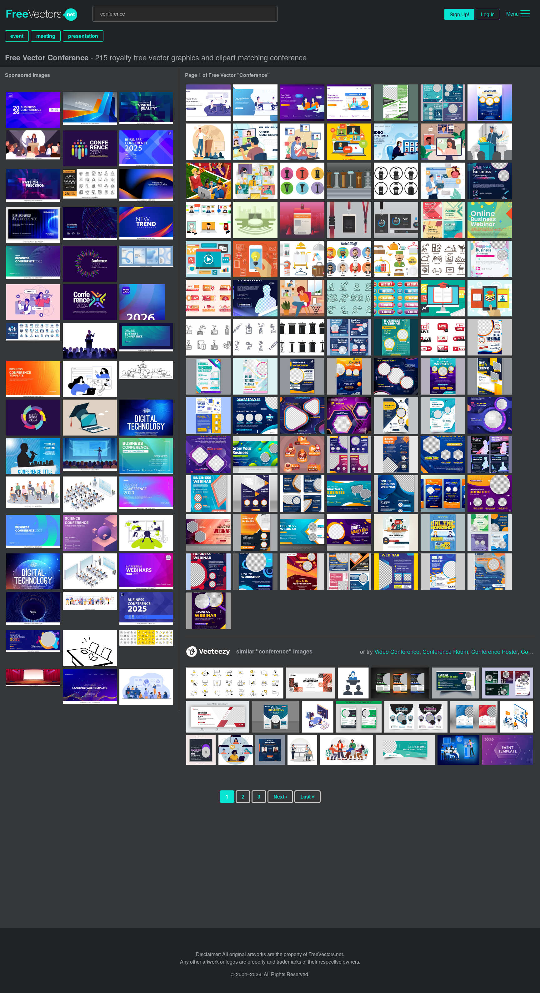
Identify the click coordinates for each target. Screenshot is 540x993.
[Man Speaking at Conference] (208, 141)
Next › (280, 796)
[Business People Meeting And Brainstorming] (208, 102)
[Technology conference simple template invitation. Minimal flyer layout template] (33, 379)
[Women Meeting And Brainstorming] (302, 102)
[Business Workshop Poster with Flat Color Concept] (443, 415)
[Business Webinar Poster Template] (396, 337)
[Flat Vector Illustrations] (208, 259)
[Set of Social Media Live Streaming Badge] (443, 337)
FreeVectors (42, 14)
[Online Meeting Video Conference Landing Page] (396, 141)
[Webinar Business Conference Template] (443, 102)
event (16, 35)
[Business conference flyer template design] (359, 717)
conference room (445, 651)
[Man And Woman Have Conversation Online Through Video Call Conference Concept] (443, 181)
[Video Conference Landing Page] (255, 141)
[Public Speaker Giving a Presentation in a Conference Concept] (490, 141)
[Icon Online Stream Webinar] (302, 454)
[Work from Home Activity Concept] (302, 298)
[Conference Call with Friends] (302, 141)
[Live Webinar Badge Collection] (208, 298)
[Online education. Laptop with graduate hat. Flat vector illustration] (90, 418)
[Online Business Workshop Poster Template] (302, 376)
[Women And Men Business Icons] (349, 298)
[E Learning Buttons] (396, 298)
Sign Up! (459, 14)
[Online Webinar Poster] (490, 220)
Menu (512, 13)
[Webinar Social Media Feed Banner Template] (302, 493)
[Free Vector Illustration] (490, 298)
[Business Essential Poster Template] (490, 259)
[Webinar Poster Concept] (490, 571)
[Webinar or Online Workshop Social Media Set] (490, 532)
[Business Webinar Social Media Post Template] (349, 337)
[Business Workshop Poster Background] (490, 376)
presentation (83, 35)
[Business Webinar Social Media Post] (490, 454)
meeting (45, 35)
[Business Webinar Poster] (255, 298)
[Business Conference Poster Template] (396, 102)
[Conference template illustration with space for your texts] (33, 456)
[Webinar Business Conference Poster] (490, 102)
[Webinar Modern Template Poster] (443, 454)
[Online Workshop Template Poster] (443, 376)
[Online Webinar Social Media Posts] (443, 220)
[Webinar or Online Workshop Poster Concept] (396, 571)
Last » (307, 796)
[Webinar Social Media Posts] (349, 571)
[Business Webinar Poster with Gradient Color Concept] (349, 415)
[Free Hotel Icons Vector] (302, 259)
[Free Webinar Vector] (208, 220)
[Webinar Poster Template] (490, 181)
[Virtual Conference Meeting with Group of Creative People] (255, 181)
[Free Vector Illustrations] (443, 298)
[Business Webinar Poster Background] (349, 493)
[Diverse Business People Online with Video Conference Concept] (443, 141)
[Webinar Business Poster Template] (255, 493)
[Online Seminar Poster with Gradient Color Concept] (396, 376)
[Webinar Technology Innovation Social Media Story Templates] (443, 493)
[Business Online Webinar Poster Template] (208, 376)
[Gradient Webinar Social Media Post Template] (349, 454)
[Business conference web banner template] (146, 341)
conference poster (494, 651)
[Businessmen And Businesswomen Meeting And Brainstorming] (255, 102)
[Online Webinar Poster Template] (490, 337)
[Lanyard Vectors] (208, 337)
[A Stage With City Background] (255, 220)
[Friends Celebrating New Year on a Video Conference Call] (208, 181)
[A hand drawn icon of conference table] (90, 648)
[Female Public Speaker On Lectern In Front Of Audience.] (90, 341)
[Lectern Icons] (302, 337)
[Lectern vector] (396, 181)
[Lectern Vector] (302, 181)
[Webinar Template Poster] (208, 610)
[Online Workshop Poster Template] (255, 376)
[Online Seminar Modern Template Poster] (349, 376)
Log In (488, 14)
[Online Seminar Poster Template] (255, 415)
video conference (396, 651)
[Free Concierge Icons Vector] (349, 259)
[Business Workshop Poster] (396, 415)
